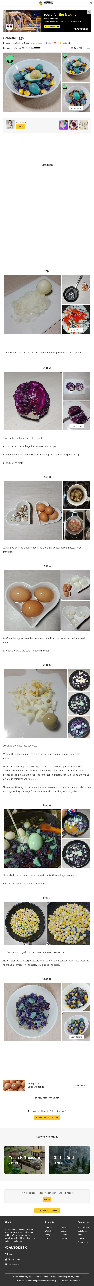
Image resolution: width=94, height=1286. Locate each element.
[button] (3, 3)
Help (80, 1234)
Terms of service (41, 1276)
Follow (21, 126)
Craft (47, 1238)
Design (48, 1234)
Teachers (64, 1238)
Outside (64, 1234)
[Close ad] (89, 12)
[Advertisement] (47, 21)
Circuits (48, 1227)
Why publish (83, 1227)
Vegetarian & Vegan (34, 43)
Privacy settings (75, 1276)
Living (63, 1231)
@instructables (14, 1259)
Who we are (83, 1242)
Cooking (19, 43)
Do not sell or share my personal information (35, 1280)
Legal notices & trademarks (68, 1280)
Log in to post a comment (47, 1210)
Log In (47, 1199)
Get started (82, 1231)
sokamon (10, 43)
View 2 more (76, 108)
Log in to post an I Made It (47, 1117)
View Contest (80, 1085)
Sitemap (81, 1238)
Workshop (49, 1231)
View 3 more (76, 426)
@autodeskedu (14, 1264)
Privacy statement (58, 1276)
